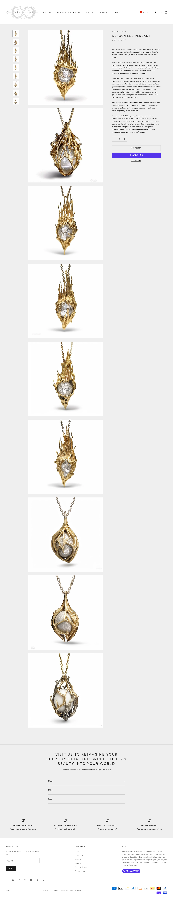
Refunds (78, 863)
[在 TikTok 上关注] (37, 880)
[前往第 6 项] (15, 76)
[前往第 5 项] (15, 67)
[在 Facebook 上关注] (7, 880)
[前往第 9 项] (15, 101)
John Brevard (119, 32)
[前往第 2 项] (15, 42)
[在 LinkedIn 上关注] (43, 880)
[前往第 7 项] (15, 84)
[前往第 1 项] (15, 33)
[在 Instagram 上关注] (19, 880)
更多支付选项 (136, 161)
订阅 (11, 868)
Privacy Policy (80, 871)
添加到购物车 (136, 148)
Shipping (78, 859)
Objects (47, 12)
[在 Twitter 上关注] (13, 880)
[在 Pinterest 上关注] (25, 880)
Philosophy (105, 12)
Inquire (119, 12)
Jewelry (90, 12)
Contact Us (79, 855)
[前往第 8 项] (15, 93)
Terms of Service (81, 867)
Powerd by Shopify (72, 890)
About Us (78, 851)
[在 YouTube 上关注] (31, 880)
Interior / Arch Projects (68, 12)
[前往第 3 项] (15, 50)
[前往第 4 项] (15, 59)
